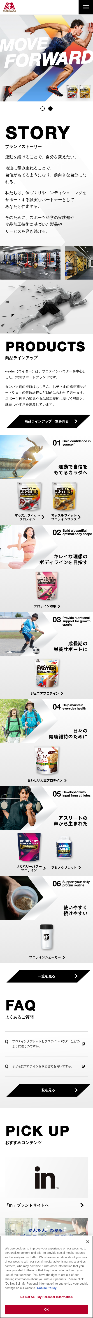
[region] (46, 1276)
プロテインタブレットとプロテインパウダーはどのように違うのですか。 (46, 1044)
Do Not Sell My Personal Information (46, 1297)
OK (46, 1309)
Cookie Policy (46, 1288)
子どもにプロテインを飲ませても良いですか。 (43, 1066)
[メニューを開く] (86, 7)
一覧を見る (46, 976)
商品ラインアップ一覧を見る (47, 421)
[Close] (88, 1242)
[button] (42, 108)
